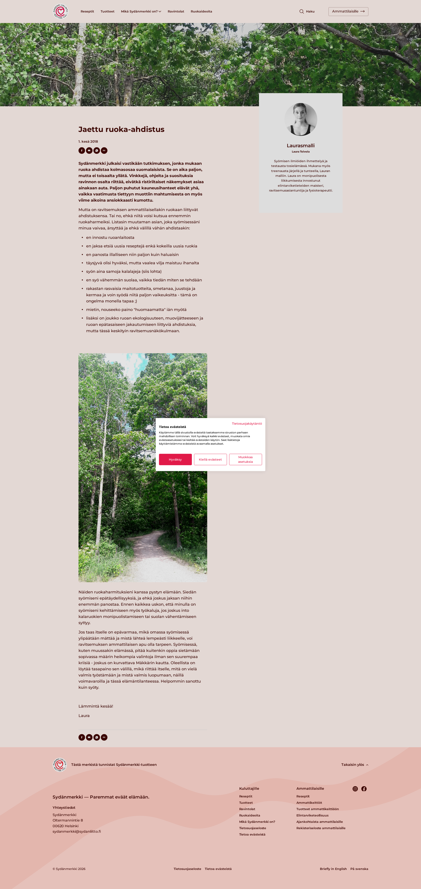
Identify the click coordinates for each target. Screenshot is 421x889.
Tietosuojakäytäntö (247, 423)
